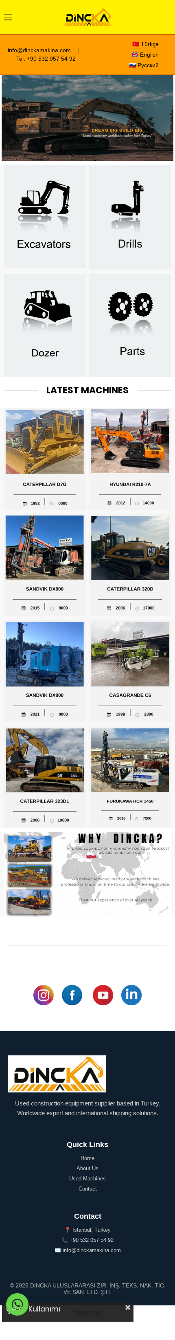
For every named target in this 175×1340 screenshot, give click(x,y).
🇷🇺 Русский (144, 65)
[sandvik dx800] (45, 565)
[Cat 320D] (130, 565)
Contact (88, 1189)
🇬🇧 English (145, 54)
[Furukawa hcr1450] (130, 777)
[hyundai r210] (130, 459)
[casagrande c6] (130, 671)
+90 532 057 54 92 (51, 58)
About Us (87, 1168)
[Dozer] (45, 325)
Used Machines (87, 1179)
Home (87, 1158)
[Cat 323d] (45, 777)
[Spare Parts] (130, 325)
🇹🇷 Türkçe (145, 44)
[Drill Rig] (130, 217)
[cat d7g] (45, 459)
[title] (88, 874)
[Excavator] (45, 217)
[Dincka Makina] (87, 118)
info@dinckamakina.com (39, 50)
